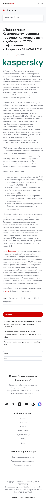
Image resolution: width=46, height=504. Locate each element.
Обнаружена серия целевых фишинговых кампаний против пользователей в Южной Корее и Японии (22, 334)
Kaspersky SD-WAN (10, 251)
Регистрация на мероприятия (23, 461)
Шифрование (8, 301)
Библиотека (23, 430)
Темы (6, 353)
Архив (6, 358)
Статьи (23, 426)
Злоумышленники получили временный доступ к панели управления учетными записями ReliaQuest (22, 324)
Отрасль (27, 298)
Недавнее (8, 314)
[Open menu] (42, 3)
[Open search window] (38, 3)
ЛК (35, 298)
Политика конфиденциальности (23, 497)
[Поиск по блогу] (40, 18)
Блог (23, 443)
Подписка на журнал (23, 465)
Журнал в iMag (23, 434)
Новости (23, 422)
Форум (23, 438)
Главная (23, 418)
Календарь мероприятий (23, 457)
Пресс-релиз (14, 298)
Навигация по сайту (23, 413)
